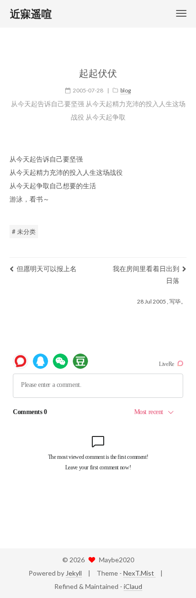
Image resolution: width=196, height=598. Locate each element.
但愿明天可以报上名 (47, 268)
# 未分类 (24, 231)
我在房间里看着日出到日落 (146, 274)
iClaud (133, 586)
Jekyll (74, 573)
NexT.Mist (139, 573)
